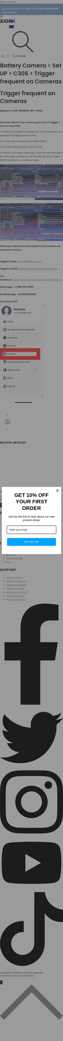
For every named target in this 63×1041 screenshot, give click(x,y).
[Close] (57, 490)
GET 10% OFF (31, 542)
